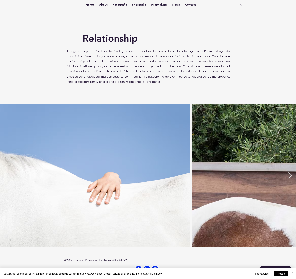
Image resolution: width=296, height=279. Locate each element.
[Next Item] (290, 175)
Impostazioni (262, 273)
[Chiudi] (292, 273)
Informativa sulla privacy (148, 273)
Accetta (281, 273)
